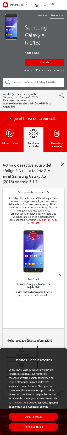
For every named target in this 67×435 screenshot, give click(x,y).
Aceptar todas (33, 416)
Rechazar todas (33, 426)
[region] (33, 391)
